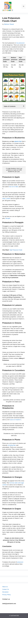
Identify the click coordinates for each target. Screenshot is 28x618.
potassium (20, 562)
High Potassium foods (15, 250)
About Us (5, 586)
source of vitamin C (15, 419)
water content (6, 198)
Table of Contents (9, 106)
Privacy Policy (6, 594)
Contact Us (5, 589)
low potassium (20, 43)
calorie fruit (17, 141)
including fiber (12, 445)
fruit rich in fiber (13, 186)
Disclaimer (5, 592)
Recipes (7, 218)
